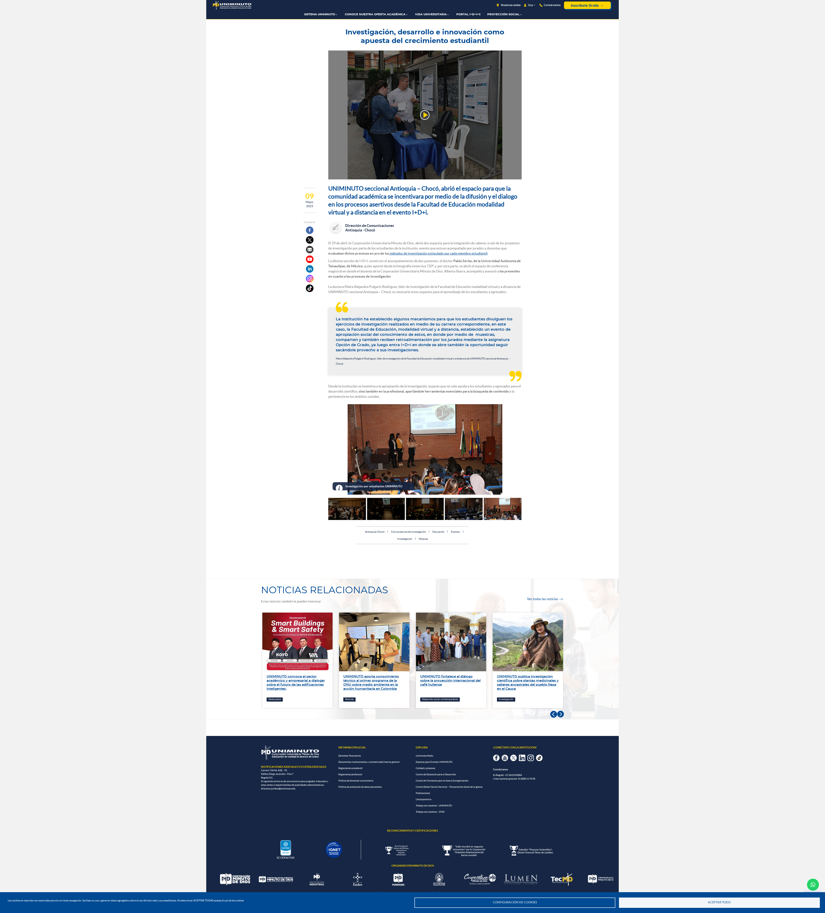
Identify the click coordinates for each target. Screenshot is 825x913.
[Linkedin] (309, 269)
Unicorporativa (423, 799)
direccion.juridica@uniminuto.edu (278, 788)
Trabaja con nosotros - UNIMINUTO (434, 805)
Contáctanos (552, 5)
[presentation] (553, 714)
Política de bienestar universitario (355, 780)
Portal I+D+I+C (468, 14)
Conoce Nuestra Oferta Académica (375, 14)
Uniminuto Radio (424, 755)
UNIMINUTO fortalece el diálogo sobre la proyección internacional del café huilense (373, 680)
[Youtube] (309, 259)
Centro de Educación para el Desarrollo (436, 774)
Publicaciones (423, 793)
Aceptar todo (719, 902)
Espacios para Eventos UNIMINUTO (434, 762)
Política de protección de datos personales (360, 787)
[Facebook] (309, 230)
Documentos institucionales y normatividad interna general (369, 762)
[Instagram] (309, 278)
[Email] (309, 249)
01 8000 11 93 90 (526, 778)
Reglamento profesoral (350, 774)
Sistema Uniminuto (319, 14)
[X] (309, 240)
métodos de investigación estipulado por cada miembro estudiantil (438, 253)
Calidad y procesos (425, 768)
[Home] (232, 5)
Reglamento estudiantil (350, 768)
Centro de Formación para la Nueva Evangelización (442, 780)
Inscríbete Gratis (585, 5)
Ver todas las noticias (545, 599)
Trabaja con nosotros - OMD (430, 812)
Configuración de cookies (515, 902)
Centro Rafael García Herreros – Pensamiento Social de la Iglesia (449, 787)
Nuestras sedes (511, 5)
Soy (530, 5)
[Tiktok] (309, 288)
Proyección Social (503, 14)
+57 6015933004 (513, 775)
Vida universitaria (431, 14)
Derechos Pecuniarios (349, 755)
